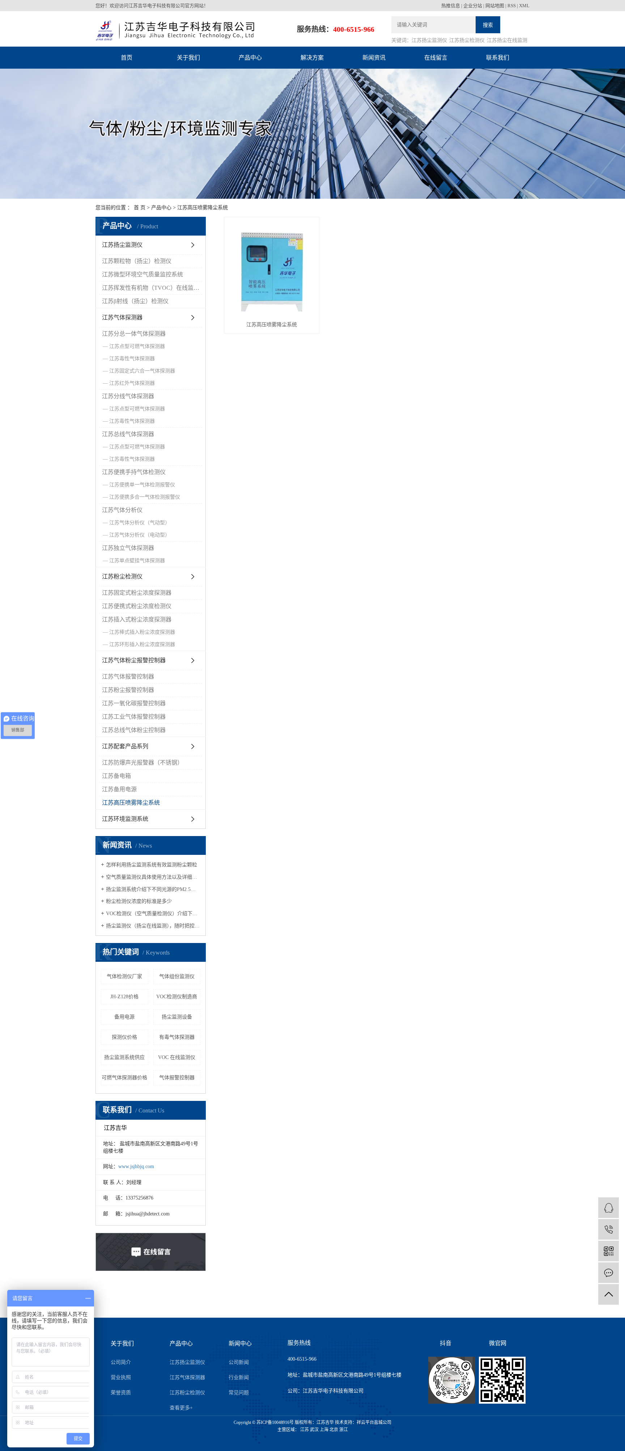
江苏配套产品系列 (125, 746)
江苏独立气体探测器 (128, 548)
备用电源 (124, 1017)
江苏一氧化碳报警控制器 (134, 703)
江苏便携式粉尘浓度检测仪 (136, 606)
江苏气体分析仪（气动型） (139, 522)
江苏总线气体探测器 (128, 434)
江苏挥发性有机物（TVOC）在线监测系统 (152, 288)
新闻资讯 (374, 58)
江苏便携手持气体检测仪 (134, 472)
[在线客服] (608, 1207)
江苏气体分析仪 (122, 510)
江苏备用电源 (119, 789)
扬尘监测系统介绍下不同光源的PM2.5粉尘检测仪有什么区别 (153, 889)
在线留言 (435, 58)
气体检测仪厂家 (124, 976)
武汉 (314, 1429)
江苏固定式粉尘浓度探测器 (136, 593)
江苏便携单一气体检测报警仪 (142, 484)
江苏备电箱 (116, 776)
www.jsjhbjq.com (136, 1166)
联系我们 (497, 58)
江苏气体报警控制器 (128, 676)
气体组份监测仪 (177, 976)
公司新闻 (239, 1362)
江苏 (304, 1429)
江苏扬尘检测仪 (467, 40)
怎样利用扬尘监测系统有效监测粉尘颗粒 (151, 864)
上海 (324, 1429)
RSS (511, 5)
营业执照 (121, 1377)
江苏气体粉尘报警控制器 (134, 660)
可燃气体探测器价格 (124, 1077)
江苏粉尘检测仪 (122, 576)
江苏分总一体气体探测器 (134, 334)
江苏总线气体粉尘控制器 (134, 730)
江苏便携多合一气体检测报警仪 (144, 497)
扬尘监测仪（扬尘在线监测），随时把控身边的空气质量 (153, 926)
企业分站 (472, 5)
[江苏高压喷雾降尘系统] (271, 269)
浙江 (343, 1429)
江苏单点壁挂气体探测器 (137, 560)
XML (524, 5)
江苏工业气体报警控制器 (134, 717)
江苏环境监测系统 (125, 819)
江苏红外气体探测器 (132, 383)
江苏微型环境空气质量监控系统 (142, 274)
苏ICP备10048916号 (275, 1422)
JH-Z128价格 (124, 996)
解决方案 (312, 58)
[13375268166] (608, 1229)
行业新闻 (239, 1377)
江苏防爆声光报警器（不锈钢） (142, 762)
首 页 (139, 207)
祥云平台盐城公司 (374, 1422)
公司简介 (121, 1362)
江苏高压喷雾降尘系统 (202, 207)
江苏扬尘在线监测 (507, 40)
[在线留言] (608, 1272)
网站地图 (494, 5)
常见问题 (239, 1392)
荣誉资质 (121, 1392)
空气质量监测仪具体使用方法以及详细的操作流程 (153, 877)
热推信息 (450, 5)
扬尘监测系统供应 (124, 1057)
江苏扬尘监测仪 (429, 40)
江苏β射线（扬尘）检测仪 (135, 301)
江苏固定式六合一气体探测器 (142, 371)
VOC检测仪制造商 (176, 996)
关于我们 (188, 58)
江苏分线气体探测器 (128, 396)
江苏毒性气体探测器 (132, 358)
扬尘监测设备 (177, 1017)
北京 (333, 1429)
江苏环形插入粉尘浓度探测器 (142, 644)
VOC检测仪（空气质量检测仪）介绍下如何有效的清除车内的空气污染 (153, 913)
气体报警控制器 (177, 1077)
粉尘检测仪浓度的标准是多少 (139, 901)
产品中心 (250, 58)
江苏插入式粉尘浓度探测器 (136, 619)
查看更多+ (181, 1408)
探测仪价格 (124, 1037)
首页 (126, 58)
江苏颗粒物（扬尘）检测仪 (136, 261)
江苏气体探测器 (122, 317)
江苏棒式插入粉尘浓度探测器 (142, 632)
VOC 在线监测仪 (176, 1057)
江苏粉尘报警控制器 (128, 690)
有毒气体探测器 (177, 1037)
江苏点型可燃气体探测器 (137, 346)
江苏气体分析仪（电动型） (139, 535)
